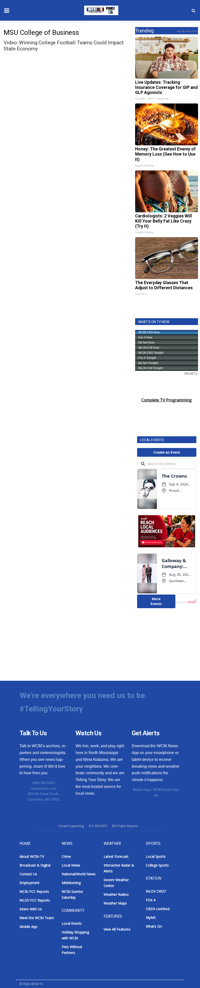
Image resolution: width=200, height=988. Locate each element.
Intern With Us (31, 909)
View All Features (117, 929)
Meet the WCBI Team (37, 917)
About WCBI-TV (32, 856)
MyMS (151, 917)
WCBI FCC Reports (34, 891)
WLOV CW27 (156, 891)
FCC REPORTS (98, 826)
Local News (71, 865)
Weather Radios (116, 894)
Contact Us (28, 874)
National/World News (79, 874)
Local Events (72, 923)
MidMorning (71, 882)
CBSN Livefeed (158, 908)
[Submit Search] (193, 10)
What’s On (154, 926)
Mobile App (141, 790)
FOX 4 (150, 900)
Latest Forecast (116, 856)
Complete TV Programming (166, 400)
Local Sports (156, 856)
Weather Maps (115, 903)
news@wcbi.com (44, 788)
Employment (30, 882)
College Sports (157, 865)
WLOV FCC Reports (35, 900)
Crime (66, 856)
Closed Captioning (71, 826)
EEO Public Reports (125, 826)
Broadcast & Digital (35, 865)
